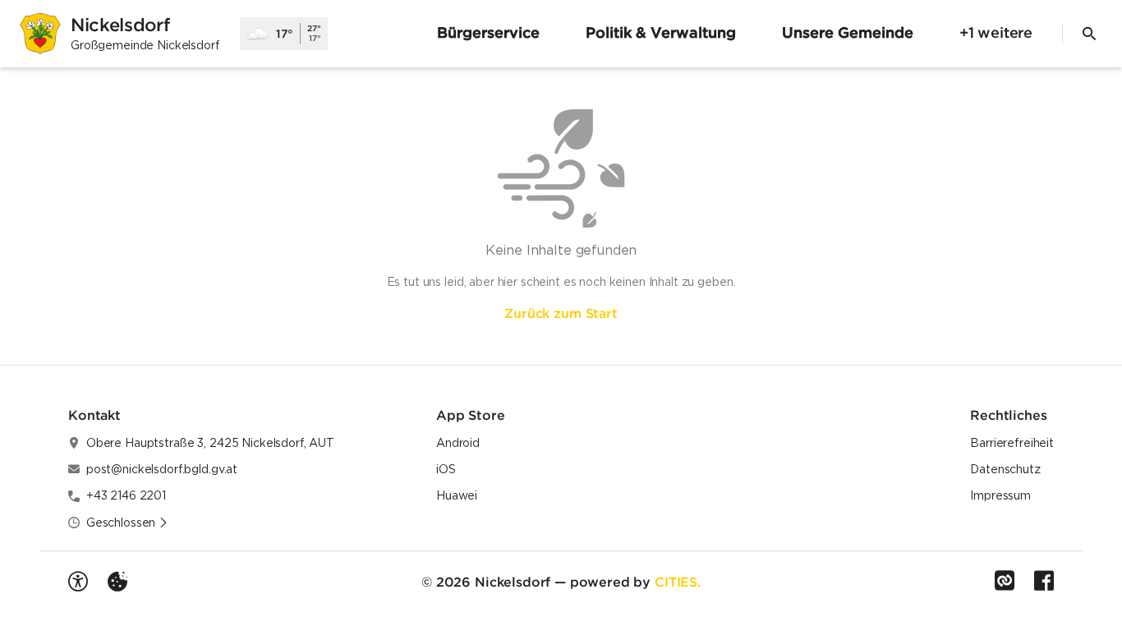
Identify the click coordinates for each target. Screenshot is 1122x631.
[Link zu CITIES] (1004, 581)
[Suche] (1089, 34)
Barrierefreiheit (1012, 442)
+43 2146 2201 (126, 495)
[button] (127, 522)
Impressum (1000, 495)
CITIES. (678, 581)
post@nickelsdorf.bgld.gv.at (161, 469)
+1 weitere (995, 32)
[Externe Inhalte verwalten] (117, 582)
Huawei (456, 495)
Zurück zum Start (560, 313)
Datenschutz (1005, 469)
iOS (446, 469)
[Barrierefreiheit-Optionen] (78, 582)
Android (458, 442)
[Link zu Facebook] (1044, 581)
